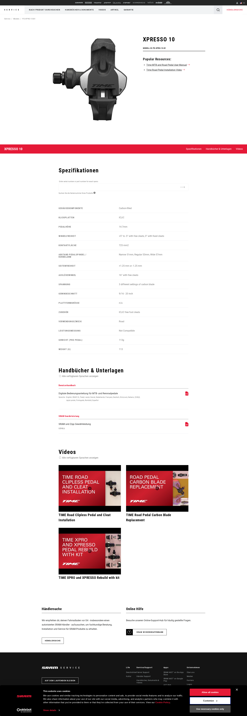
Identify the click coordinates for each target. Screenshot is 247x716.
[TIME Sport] (127, 3)
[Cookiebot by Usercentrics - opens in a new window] (24, 710)
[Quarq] (117, 3)
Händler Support (144, 676)
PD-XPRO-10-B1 (28, 19)
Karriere (190, 680)
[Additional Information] (182, 187)
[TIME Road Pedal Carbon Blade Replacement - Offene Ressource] (157, 488)
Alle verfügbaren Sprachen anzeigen (80, 376)
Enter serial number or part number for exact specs (78, 181)
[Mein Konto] (237, 3)
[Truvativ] (98, 2)
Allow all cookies (210, 692)
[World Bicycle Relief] (168, 3)
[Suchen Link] (218, 10)
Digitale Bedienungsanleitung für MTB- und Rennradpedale (99, 396)
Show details (49, 710)
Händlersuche (235, 10)
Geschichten (131, 672)
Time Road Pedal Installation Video (164, 70)
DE (243, 3)
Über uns (190, 672)
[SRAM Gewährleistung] (186, 425)
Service (12, 10)
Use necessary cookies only (210, 709)
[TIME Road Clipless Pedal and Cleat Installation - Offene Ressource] (90, 488)
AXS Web (167, 685)
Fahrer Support (143, 672)
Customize (208, 700)
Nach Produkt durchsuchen (44, 10)
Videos (102, 10)
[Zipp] (107, 3)
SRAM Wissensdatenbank (150, 632)
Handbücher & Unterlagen (219, 149)
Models (16, 19)
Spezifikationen (194, 149)
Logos (189, 684)
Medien (190, 676)
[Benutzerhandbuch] (186, 395)
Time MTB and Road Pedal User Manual (166, 65)
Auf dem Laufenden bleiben (60, 681)
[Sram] (79, 2)
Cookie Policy (162, 702)
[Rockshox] (88, 3)
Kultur (128, 676)
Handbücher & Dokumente (79, 10)
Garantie (129, 10)
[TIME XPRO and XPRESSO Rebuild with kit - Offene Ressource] (90, 551)
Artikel (115, 10)
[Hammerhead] (139, 3)
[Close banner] (237, 690)
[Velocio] (150, 3)
